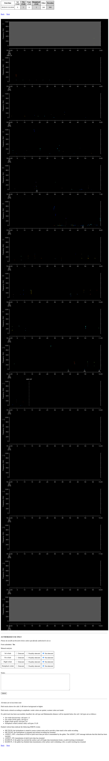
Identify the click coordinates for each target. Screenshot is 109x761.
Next (8, 14)
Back (2, 14)
